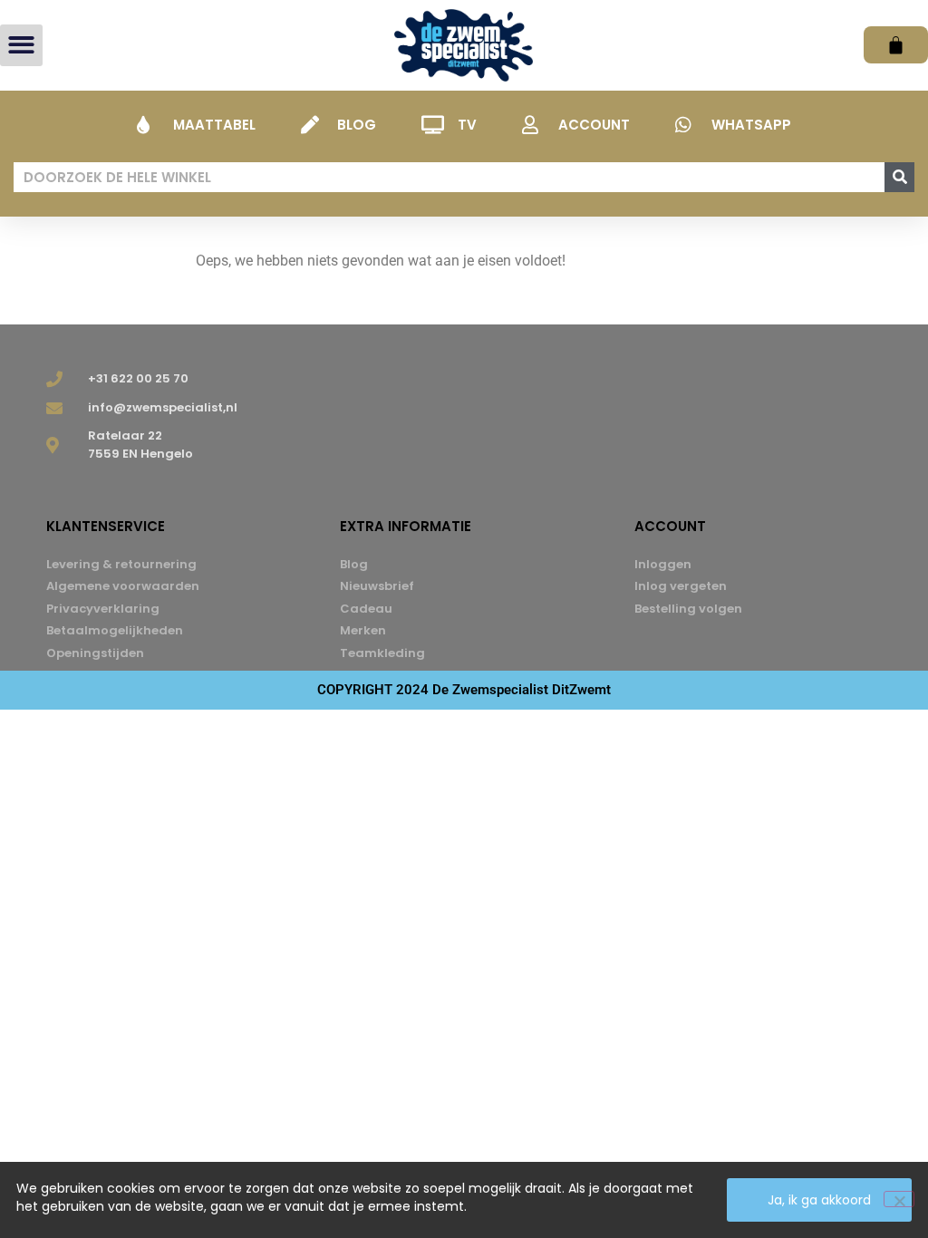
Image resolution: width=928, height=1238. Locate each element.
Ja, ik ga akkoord (819, 1200)
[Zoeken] (899, 177)
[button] (21, 45)
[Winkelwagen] (896, 44)
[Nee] (899, 1199)
